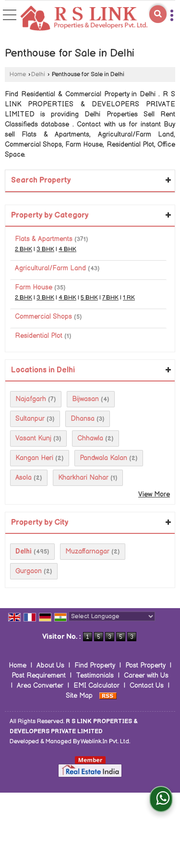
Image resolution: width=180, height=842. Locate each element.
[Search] (158, 14)
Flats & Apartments (43, 239)
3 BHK (45, 249)
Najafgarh (30, 399)
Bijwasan (85, 399)
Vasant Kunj (33, 438)
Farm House (33, 287)
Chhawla (90, 438)
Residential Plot (38, 336)
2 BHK (23, 249)
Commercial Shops (43, 316)
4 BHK (67, 249)
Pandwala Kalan (103, 458)
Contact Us (147, 685)
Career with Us (146, 675)
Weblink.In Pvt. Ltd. (105, 741)
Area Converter (40, 685)
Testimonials (95, 675)
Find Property (94, 665)
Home (18, 74)
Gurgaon (28, 571)
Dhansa (83, 419)
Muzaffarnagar (87, 551)
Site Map (79, 696)
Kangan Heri (34, 458)
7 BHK (110, 297)
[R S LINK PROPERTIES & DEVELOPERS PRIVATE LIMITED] (84, 19)
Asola (23, 477)
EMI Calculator (96, 685)
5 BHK (89, 297)
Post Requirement (39, 675)
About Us (50, 665)
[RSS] (108, 696)
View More (154, 494)
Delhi (38, 74)
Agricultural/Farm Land (50, 268)
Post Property (145, 665)
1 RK (129, 297)
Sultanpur (30, 419)
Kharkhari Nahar (83, 477)
